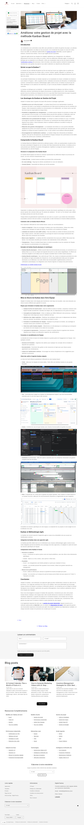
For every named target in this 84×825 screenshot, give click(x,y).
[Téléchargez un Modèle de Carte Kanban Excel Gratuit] (49, 281)
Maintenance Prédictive (65, 755)
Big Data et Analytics (39, 755)
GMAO (60, 736)
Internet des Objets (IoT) (40, 750)
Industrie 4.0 (12, 750)
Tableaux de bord (13, 736)
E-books (6, 790)
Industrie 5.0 (12, 752)
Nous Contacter (33, 797)
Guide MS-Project (63, 719)
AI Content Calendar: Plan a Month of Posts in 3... (16, 684)
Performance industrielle (40, 719)
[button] (19, 3)
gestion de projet (51, 51)
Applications (7, 786)
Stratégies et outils (14, 738)
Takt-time (36, 736)
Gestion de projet (38, 717)
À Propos (32, 786)
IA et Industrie (62, 750)
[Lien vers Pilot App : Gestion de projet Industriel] (49, 511)
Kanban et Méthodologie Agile (12, 29)
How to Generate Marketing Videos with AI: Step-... (41, 684)
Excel (10, 717)
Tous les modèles (13, 724)
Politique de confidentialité (35, 788)
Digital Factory (11, 822)
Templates (7, 788)
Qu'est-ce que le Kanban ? (11, 19)
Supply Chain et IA (64, 757)
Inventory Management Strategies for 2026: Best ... (66, 684)
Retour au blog (43, 626)
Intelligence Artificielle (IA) (41, 752)
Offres (31, 795)
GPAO (60, 733)
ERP (60, 738)
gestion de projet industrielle (51, 603)
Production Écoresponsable (16, 757)
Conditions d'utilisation (35, 790)
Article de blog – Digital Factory (12, 795)
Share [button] (20, 620)
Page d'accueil (8, 793)
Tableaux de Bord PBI (13, 15)
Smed (35, 741)
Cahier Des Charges (39, 722)
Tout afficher (42, 703)
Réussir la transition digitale (16, 755)
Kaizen (35, 733)
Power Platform (63, 741)
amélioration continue (27, 62)
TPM (35, 738)
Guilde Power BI (63, 722)
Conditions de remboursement (36, 793)
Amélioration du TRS (14, 733)
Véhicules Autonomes (39, 757)
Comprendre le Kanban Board (12, 24)
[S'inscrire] (52, 771)
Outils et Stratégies (64, 717)
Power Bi (11, 719)
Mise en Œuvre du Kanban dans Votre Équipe (12, 27)
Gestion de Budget (64, 724)
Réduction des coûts (14, 741)
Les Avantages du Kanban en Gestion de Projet (12, 22)
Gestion (11, 722)
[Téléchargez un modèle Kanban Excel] (31, 264)
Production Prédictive (64, 752)
